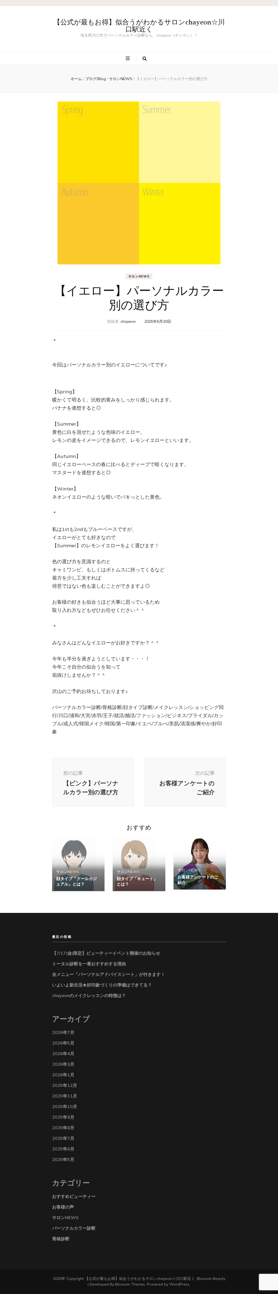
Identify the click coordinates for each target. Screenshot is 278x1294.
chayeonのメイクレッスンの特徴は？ (89, 995)
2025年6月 (63, 1148)
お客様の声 (63, 1207)
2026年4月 (63, 1053)
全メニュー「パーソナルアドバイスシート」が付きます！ (108, 974)
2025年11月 (64, 1096)
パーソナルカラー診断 (74, 1228)
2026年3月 (63, 1064)
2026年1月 (63, 1074)
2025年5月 (63, 1159)
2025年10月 (64, 1106)
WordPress (179, 1284)
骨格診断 (61, 1238)
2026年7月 (63, 1032)
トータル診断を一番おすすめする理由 (89, 963)
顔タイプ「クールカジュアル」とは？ (76, 881)
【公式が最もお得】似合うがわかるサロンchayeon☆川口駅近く (139, 26)
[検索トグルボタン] (145, 59)
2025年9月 (63, 1117)
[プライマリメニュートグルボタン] (128, 58)
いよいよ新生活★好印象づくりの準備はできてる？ (102, 985)
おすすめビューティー (74, 1196)
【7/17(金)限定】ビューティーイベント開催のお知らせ (106, 953)
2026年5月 (63, 1043)
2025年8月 (63, 1127)
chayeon (128, 321)
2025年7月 (63, 1138)
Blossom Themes (130, 1284)
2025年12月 (64, 1085)
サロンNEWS (139, 276)
